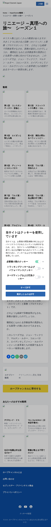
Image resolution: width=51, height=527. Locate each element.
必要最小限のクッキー (17, 261)
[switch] (38, 261)
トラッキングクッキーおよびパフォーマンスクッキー (21, 268)
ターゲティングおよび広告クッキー (21, 277)
